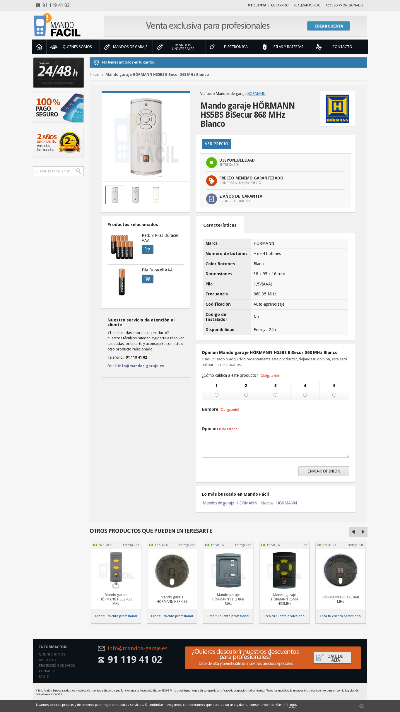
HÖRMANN (256, 93)
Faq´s (44, 677)
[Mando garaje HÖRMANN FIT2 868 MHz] (228, 571)
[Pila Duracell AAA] (121, 282)
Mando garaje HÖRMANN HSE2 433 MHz (116, 599)
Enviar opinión (323, 471)
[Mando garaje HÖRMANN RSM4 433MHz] (284, 571)
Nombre (220, 409)
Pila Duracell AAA (157, 270)
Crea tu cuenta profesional (116, 616)
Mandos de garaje (218, 503)
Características (220, 225)
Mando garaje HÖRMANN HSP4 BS (172, 599)
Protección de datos (57, 666)
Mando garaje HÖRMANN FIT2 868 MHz (228, 599)
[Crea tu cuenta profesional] (235, 26)
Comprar (147, 249)
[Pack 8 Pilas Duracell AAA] (121, 247)
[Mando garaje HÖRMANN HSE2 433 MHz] (116, 571)
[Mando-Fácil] (58, 25)
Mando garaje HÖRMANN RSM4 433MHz (284, 599)
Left (353, 532)
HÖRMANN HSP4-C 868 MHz (340, 599)
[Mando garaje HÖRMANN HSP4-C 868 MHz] (172, 571)
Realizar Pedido (307, 5)
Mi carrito (280, 5)
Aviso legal (48, 660)
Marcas (266, 503)
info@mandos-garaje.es (141, 366)
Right (362, 532)
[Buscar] (78, 171)
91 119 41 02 (55, 5)
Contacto (47, 671)
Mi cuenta (257, 5)
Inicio (39, 47)
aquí (292, 705)
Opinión (220, 428)
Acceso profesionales (344, 5)
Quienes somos (52, 654)
